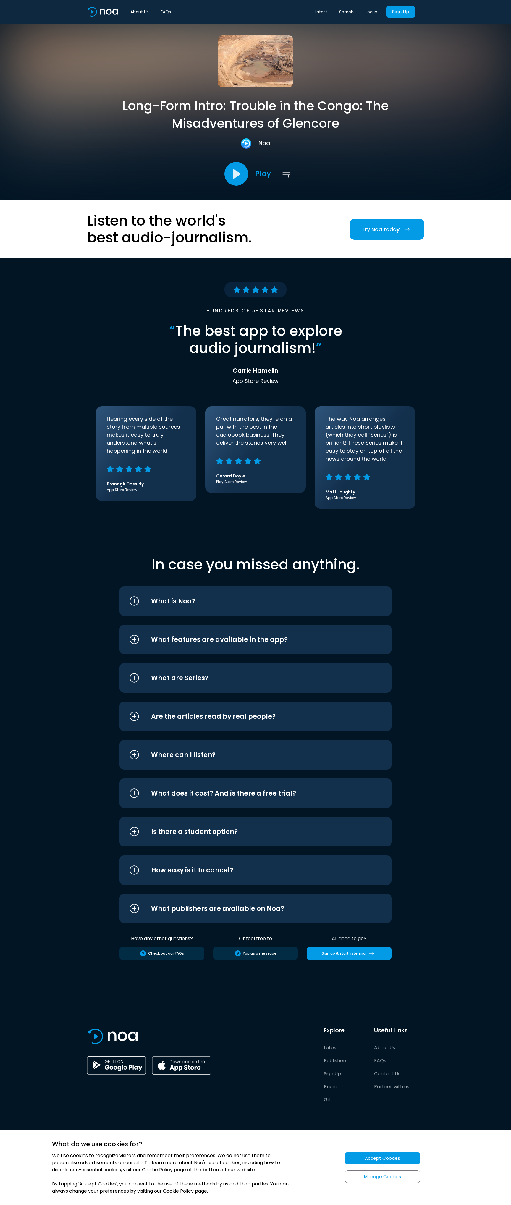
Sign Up (400, 11)
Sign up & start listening (344, 953)
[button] (244, 601)
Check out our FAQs (166, 953)
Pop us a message (259, 953)
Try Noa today (381, 229)
